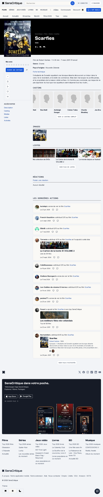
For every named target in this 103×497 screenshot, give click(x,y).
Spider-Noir (23, 447)
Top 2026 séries (25, 444)
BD (70, 440)
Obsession (6, 447)
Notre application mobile (19, 476)
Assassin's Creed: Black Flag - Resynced (42, 455)
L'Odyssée (6, 451)
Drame (51, 34)
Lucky (21, 451)
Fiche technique (39, 72)
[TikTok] (92, 373)
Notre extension (36, 476)
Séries (22, 440)
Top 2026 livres (58, 444)
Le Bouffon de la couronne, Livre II (59, 452)
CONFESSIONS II (92, 447)
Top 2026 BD (74, 444)
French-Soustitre (47, 217)
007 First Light (40, 450)
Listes (36, 145)
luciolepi (43, 206)
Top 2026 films (7, 444)
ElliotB (42, 228)
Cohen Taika (72, 110)
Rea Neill (43, 110)
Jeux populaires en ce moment (42, 462)
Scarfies (56, 34)
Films (45, 34)
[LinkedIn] (96, 373)
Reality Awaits (90, 451)
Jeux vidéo (41, 440)
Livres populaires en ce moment (60, 457)
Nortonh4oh (45, 335)
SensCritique (39, 34)
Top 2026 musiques (92, 444)
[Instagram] (88, 373)
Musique (90, 440)
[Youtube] (100, 373)
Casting (37, 87)
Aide (45, 476)
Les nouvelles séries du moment (26, 455)
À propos (5, 476)
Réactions (38, 177)
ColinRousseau (46, 265)
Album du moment (92, 454)
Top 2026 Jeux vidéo (41, 445)
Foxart (43, 309)
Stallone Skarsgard (48, 276)
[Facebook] (83, 373)
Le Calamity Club (58, 447)
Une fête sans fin (75, 447)
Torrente (43, 239)
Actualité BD (73, 459)
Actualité (5, 454)
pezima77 (44, 298)
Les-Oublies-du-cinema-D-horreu (53, 287)
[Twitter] (79, 373)
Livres (55, 440)
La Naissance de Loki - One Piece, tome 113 (75, 453)
